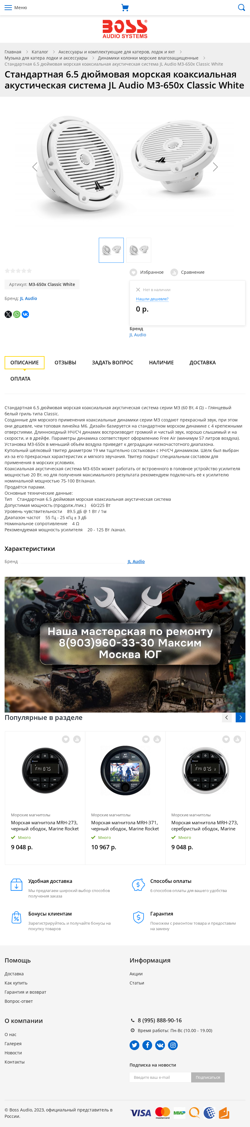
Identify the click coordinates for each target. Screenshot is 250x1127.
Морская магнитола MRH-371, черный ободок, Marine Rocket (125, 825)
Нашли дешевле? (152, 299)
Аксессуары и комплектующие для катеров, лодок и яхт (117, 52)
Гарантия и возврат (25, 992)
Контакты (15, 1062)
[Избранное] (66, 739)
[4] (24, 270)
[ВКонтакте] (25, 314)
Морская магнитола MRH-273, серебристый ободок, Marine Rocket (204, 825)
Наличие (161, 362)
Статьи (137, 983)
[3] (18, 270)
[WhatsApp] (16, 314)
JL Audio (28, 298)
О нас (10, 1034)
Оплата (20, 378)
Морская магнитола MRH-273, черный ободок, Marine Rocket (45, 825)
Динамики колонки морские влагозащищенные (148, 58)
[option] (45, 798)
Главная (13, 52)
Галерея (13, 1043)
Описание (24, 362)
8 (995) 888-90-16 (160, 1020)
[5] (29, 270)
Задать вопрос (112, 362)
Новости (13, 1053)
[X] (8, 314)
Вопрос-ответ (19, 1001)
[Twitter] (134, 1045)
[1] (7, 270)
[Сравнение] (77, 739)
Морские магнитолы (30, 815)
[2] (13, 270)
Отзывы (65, 362)
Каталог (40, 52)
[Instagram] (173, 1045)
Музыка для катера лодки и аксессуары (46, 58)
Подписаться (208, 1077)
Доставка (203, 362)
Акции (136, 974)
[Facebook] (147, 1045)
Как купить (16, 983)
